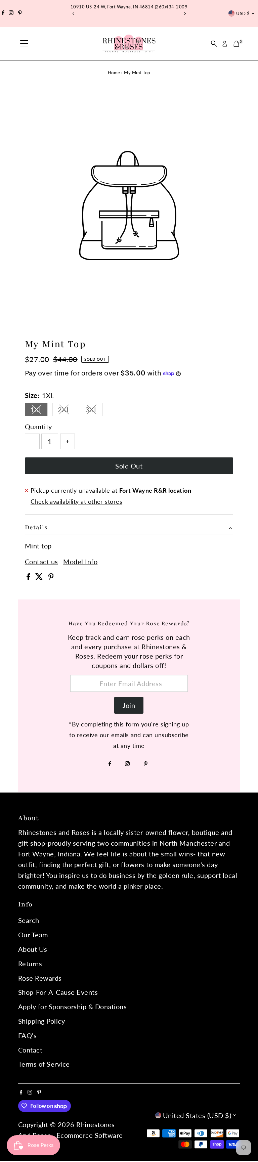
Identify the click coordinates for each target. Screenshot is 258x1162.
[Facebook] (3, 13)
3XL (94, 410)
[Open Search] (214, 44)
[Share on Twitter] (40, 577)
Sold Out (128, 466)
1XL (39, 410)
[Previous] (73, 13)
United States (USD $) (197, 1115)
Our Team (33, 935)
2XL (67, 410)
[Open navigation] (24, 43)
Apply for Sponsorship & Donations (72, 1006)
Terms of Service (44, 1064)
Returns (30, 963)
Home (114, 72)
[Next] (184, 13)
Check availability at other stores (76, 501)
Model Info (80, 561)
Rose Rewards (40, 978)
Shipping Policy (41, 1021)
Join (129, 705)
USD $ (243, 13)
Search (28, 920)
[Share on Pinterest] (51, 577)
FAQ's (27, 1035)
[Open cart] (236, 44)
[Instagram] (11, 13)
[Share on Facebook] (29, 577)
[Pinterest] (20, 13)
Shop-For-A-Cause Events (58, 992)
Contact (30, 1050)
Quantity (38, 426)
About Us (32, 949)
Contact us (41, 561)
